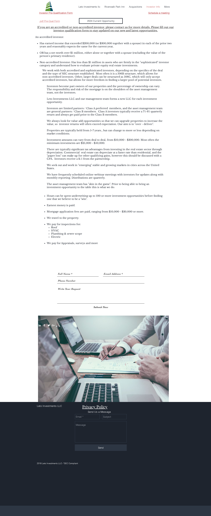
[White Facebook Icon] (44, 325)
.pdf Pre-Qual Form (49, 21)
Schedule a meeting (159, 12)
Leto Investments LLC (49, 405)
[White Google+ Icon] (53, 325)
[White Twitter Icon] (48, 325)
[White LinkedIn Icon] (39, 325)
